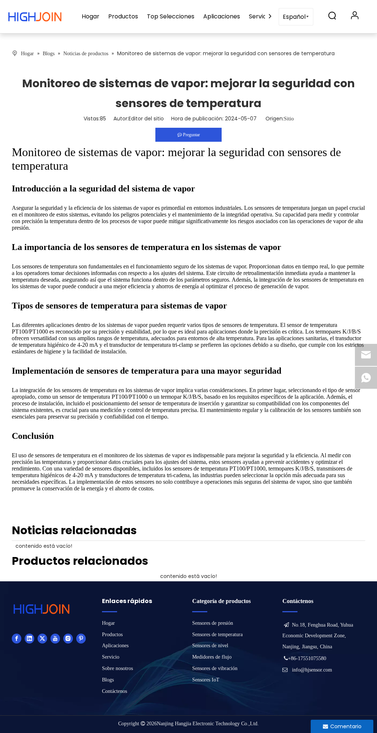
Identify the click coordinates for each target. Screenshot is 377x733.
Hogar (90, 16)
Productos (123, 16)
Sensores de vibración (214, 668)
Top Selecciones (170, 16)
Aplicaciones (221, 16)
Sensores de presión (212, 623)
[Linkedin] (29, 638)
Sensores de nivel (210, 645)
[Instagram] (68, 638)
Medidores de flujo (212, 657)
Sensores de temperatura (217, 634)
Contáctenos (114, 691)
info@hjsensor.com (312, 670)
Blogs (108, 680)
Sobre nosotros (117, 668)
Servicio (260, 16)
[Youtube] (55, 638)
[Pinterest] (81, 638)
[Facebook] (16, 638)
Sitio (289, 118)
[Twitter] (42, 638)
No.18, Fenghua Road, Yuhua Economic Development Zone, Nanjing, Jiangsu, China (317, 635)
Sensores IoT (205, 680)
